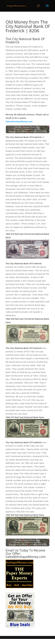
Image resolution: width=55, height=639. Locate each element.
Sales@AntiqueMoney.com (19, 121)
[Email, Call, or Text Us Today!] (28, 129)
